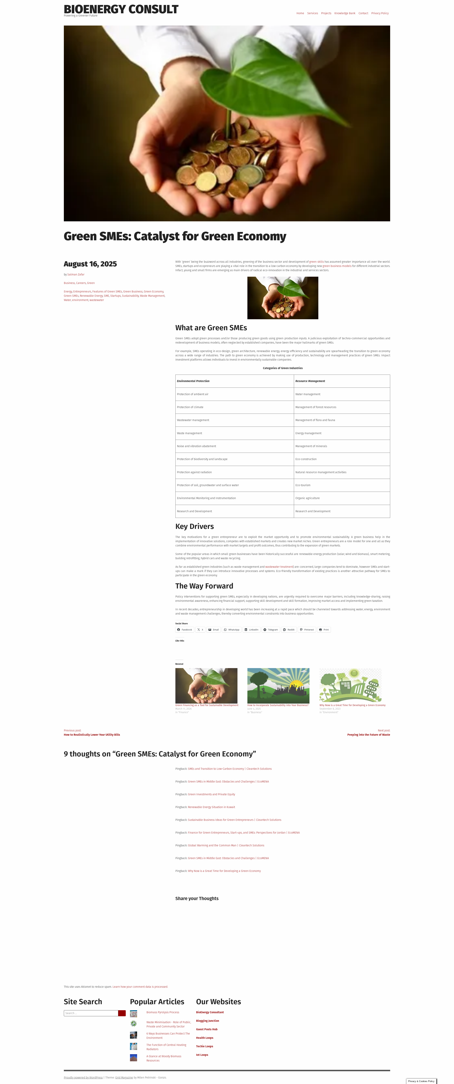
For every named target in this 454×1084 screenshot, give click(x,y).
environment (80, 300)
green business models (337, 266)
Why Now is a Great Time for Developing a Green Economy (353, 705)
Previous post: (92, 732)
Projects (326, 13)
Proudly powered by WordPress (83, 1077)
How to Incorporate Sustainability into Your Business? (277, 705)
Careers (81, 283)
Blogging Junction (207, 1020)
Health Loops (204, 1037)
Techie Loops (204, 1046)
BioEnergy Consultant (210, 1012)
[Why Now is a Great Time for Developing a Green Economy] (354, 686)
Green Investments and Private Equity (211, 794)
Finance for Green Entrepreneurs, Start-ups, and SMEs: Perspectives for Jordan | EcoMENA (244, 832)
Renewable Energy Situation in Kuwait (211, 807)
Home (300, 13)
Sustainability (130, 295)
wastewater (97, 300)
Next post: (368, 732)
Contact (363, 13)
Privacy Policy (380, 13)
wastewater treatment (279, 566)
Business (69, 283)
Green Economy (153, 291)
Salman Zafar (75, 274)
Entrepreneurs (82, 291)
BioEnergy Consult (121, 9)
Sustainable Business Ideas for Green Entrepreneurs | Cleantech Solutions (234, 820)
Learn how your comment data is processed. (140, 986)
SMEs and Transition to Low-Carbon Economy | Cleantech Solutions (230, 768)
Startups (115, 295)
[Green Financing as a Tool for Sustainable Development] (209, 686)
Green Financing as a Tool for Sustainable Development (206, 705)
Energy (68, 291)
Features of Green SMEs (107, 291)
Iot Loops (202, 1055)
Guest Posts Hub (207, 1029)
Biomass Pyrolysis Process (162, 1012)
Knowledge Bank (344, 13)
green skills (316, 261)
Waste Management (152, 295)
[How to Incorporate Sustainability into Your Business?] (281, 686)
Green (91, 283)
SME (106, 295)
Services (312, 13)
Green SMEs (71, 295)
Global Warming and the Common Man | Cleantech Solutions (226, 845)
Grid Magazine (124, 1077)
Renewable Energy (91, 295)
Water (67, 300)
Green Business (133, 291)
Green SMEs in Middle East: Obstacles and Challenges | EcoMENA (228, 781)
